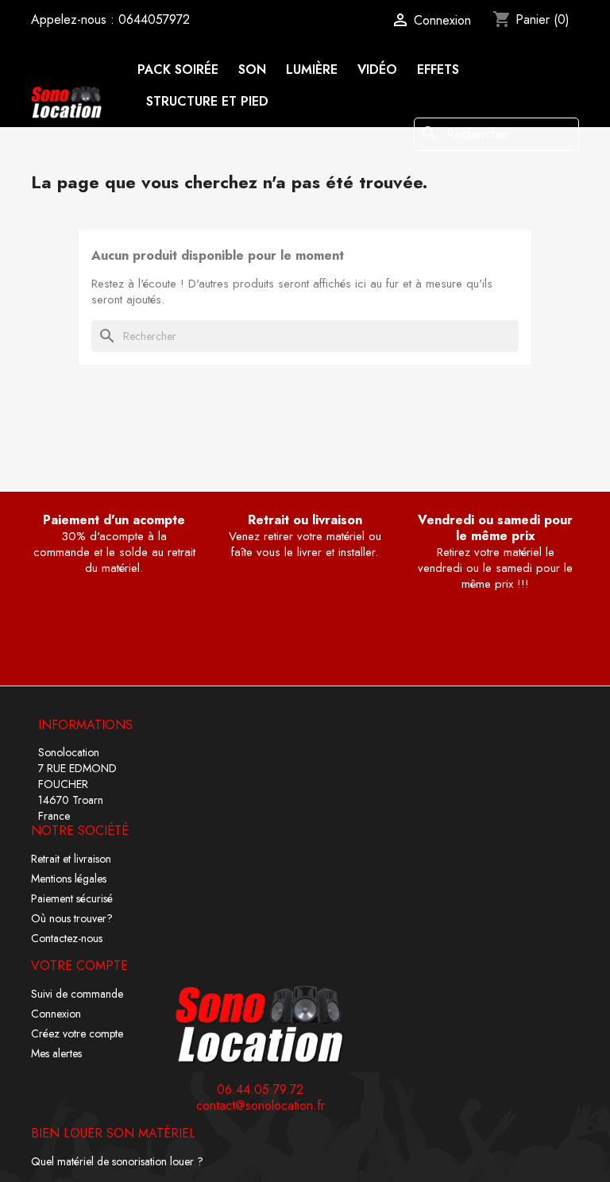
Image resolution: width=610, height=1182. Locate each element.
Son (252, 69)
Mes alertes (56, 1053)
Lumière (312, 69)
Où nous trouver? (72, 918)
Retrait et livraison (71, 859)
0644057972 (154, 19)
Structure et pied (207, 101)
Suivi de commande (77, 994)
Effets (438, 69)
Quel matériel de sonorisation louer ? (117, 1161)
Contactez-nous (66, 938)
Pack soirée (178, 69)
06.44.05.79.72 (260, 1090)
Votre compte (79, 965)
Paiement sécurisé (72, 898)
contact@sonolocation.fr (260, 1106)
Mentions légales (68, 878)
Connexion (56, 1014)
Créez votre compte (77, 1033)
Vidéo (377, 69)
